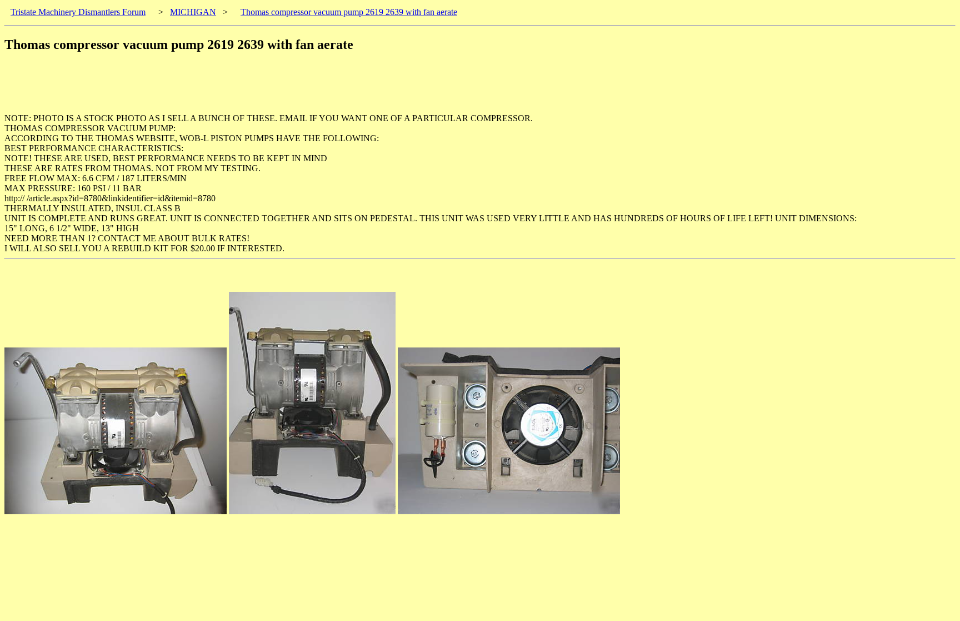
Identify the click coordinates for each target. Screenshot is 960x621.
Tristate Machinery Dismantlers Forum (78, 12)
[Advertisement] (206, 88)
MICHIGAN (193, 12)
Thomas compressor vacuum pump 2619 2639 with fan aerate (349, 12)
